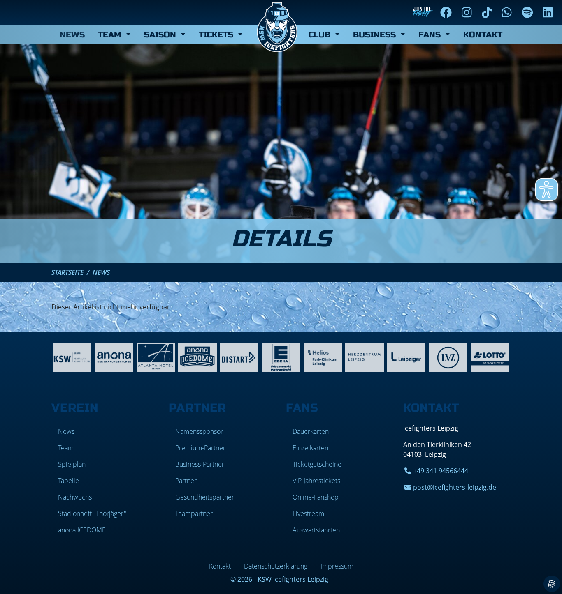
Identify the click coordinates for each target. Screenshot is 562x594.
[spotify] (528, 12)
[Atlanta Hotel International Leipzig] (156, 356)
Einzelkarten (310, 447)
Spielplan (72, 464)
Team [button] (111, 35)
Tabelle (68, 480)
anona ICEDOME (82, 529)
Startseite (67, 272)
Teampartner (194, 513)
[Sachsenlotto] (490, 356)
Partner (186, 480)
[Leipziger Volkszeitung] (448, 356)
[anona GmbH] (114, 356)
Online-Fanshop (316, 497)
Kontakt (482, 35)
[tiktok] (488, 12)
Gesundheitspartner (204, 497)
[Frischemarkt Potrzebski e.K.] (281, 356)
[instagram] (468, 12)
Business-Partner (199, 464)
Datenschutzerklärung (275, 566)
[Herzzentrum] (364, 356)
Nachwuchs (75, 497)
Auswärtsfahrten (316, 529)
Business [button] (375, 35)
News (72, 35)
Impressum (336, 566)
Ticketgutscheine (317, 464)
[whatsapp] (508, 12)
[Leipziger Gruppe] (406, 356)
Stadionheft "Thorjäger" (92, 513)
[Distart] (239, 356)
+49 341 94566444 (440, 470)
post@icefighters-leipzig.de (454, 487)
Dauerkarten (311, 431)
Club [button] (321, 35)
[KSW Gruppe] (72, 356)
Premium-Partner (200, 447)
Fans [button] (430, 35)
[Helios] (323, 356)
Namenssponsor (199, 431)
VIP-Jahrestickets (316, 480)
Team (66, 447)
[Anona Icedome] (197, 356)
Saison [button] (161, 35)
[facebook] (447, 12)
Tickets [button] (217, 35)
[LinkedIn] (549, 12)
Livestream (308, 513)
